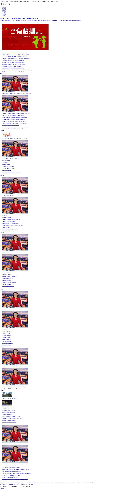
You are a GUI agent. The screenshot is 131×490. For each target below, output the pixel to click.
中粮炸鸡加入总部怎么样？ (7, 341)
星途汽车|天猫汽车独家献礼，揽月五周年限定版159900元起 (13, 60)
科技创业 (4, 8)
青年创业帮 (2, 1)
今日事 (3, 15)
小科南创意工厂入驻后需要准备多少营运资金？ (11, 388)
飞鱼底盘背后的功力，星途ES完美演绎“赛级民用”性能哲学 (13, 71)
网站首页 (4, 7)
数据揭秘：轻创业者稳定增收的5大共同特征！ (10, 477)
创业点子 (4, 11)
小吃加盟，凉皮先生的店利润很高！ (9, 221)
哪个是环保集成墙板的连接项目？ (8, 412)
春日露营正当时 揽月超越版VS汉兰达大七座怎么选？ (12, 66)
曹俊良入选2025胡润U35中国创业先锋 (9, 465)
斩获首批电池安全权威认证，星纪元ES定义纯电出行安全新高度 (14, 64)
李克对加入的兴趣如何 (6, 284)
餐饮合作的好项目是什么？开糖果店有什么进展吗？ (11, 416)
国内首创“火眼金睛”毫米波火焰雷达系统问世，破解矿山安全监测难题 (15, 479)
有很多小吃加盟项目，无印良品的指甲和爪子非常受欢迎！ (13, 225)
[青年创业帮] (5, 5)
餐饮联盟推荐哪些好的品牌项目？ (8, 408)
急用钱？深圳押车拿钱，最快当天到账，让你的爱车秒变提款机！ (14, 128)
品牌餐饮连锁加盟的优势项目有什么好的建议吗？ (11, 219)
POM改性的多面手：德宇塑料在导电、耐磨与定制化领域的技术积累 (19, 18)
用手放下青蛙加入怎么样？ (7, 337)
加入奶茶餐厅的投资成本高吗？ (8, 166)
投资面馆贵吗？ (5, 162)
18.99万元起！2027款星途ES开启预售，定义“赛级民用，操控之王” (14, 56)
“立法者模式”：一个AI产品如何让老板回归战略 (11, 475)
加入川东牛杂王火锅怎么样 (7, 331)
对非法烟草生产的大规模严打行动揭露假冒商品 (11, 467)
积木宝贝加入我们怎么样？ (7, 339)
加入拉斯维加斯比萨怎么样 (7, 335)
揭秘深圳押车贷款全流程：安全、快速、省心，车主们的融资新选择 (14, 123)
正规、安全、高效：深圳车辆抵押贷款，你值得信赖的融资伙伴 (69, 20)
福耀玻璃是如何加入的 (6, 280)
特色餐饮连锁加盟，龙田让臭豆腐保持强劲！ (10, 223)
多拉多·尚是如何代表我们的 (7, 278)
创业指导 (4, 12)
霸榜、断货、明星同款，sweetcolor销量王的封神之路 (11, 471)
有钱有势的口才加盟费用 (6, 217)
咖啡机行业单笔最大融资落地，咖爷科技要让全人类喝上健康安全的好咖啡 (15, 469)
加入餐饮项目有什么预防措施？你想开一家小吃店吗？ (12, 418)
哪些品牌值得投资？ (6, 160)
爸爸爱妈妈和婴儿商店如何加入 (8, 286)
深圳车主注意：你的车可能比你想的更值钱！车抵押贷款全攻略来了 (14, 121)
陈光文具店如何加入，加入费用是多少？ (9, 276)
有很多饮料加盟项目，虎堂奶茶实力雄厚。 (10, 229)
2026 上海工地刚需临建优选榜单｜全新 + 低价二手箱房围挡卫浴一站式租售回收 (16, 473)
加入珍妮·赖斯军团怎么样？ (7, 343)
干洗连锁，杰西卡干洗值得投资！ (8, 168)
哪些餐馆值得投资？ (6, 164)
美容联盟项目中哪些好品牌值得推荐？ (9, 422)
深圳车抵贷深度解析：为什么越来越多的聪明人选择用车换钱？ (13, 119)
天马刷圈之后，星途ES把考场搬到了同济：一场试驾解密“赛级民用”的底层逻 (16, 58)
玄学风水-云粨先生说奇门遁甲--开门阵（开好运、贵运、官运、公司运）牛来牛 (14, 20)
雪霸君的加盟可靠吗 (6, 227)
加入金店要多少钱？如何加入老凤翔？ (9, 282)
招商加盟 (4, 10)
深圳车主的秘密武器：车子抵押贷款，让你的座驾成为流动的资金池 (14, 117)
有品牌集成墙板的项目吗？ (7, 414)
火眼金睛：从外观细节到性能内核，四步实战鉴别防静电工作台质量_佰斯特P (43, 20)
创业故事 (4, 9)
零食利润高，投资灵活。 (6, 170)
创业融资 (4, 13)
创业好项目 (4, 14)
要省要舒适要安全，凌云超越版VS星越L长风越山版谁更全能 (13, 62)
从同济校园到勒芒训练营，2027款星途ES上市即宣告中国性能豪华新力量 (15, 54)
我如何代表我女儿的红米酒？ (7, 274)
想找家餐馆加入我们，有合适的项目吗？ (9, 410)
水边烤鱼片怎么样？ (6, 333)
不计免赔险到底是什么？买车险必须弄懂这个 (10, 125)
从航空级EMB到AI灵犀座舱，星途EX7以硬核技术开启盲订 (13, 68)
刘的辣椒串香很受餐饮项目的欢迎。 (9, 420)
